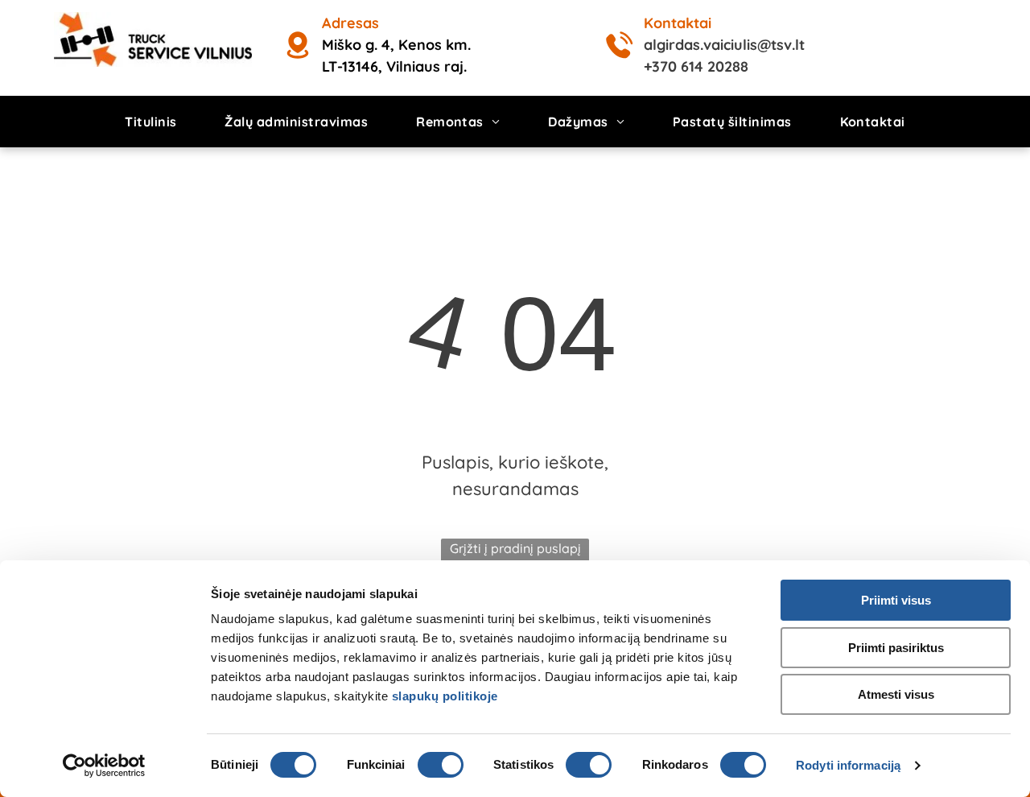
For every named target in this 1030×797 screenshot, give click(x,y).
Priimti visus (896, 600)
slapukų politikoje (445, 696)
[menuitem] (150, 121)
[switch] (441, 765)
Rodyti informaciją (848, 765)
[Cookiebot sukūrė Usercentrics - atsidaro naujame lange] (104, 766)
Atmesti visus (896, 694)
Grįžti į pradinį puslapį (515, 548)
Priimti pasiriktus (896, 648)
